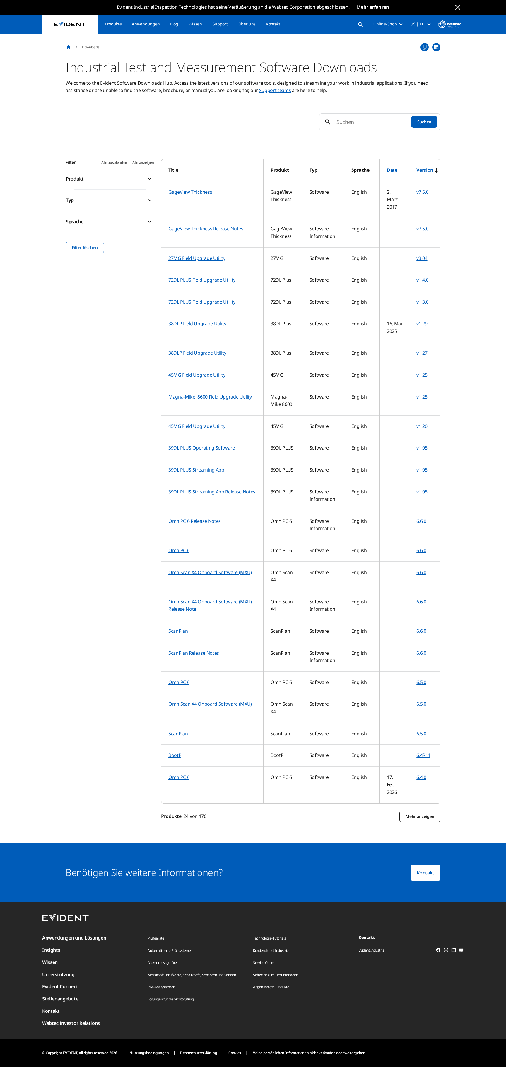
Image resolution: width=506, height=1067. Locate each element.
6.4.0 (421, 777)
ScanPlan (178, 631)
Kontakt (273, 24)
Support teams (275, 90)
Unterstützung (58, 974)
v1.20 (421, 426)
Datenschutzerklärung (198, 1052)
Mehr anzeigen (420, 816)
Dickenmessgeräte (162, 962)
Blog (174, 24)
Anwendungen (146, 24)
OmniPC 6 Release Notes (194, 521)
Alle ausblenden (114, 162)
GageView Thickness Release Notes (205, 228)
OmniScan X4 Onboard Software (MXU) (210, 572)
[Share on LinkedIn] (436, 47)
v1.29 (421, 323)
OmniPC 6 (178, 550)
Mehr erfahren (372, 7)
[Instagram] (446, 951)
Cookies (234, 1052)
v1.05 (421, 448)
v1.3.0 (422, 302)
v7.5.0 (422, 192)
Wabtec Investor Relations (71, 1023)
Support (220, 24)
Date (392, 170)
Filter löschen (85, 247)
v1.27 (421, 353)
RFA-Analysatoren (161, 986)
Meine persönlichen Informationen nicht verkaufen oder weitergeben (308, 1052)
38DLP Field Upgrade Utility (197, 323)
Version (424, 170)
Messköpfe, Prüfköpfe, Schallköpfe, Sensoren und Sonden (192, 974)
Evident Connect (60, 986)
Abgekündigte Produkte (271, 986)
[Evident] (70, 24)
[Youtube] (461, 951)
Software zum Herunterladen (275, 974)
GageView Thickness (190, 192)
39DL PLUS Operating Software (201, 448)
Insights (51, 950)
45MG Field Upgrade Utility (196, 375)
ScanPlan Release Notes (193, 653)
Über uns (247, 24)
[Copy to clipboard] (424, 47)
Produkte (113, 24)
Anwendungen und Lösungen (74, 938)
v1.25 (421, 375)
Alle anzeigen (143, 162)
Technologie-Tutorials (269, 938)
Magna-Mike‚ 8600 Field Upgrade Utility (210, 397)
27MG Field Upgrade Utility (196, 258)
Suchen (424, 122)
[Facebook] (438, 951)
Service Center (264, 962)
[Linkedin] (453, 951)
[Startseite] (68, 47)
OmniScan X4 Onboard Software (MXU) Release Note (210, 605)
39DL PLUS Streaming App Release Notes (211, 492)
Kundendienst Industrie (271, 950)
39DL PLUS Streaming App (196, 470)
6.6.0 (421, 521)
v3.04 (421, 258)
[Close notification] (458, 7)
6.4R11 (423, 755)
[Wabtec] (449, 24)
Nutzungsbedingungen (149, 1052)
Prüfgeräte (156, 938)
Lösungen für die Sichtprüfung (171, 999)
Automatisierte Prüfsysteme (169, 950)
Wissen (195, 24)
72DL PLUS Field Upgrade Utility (201, 280)
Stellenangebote (60, 998)
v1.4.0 (422, 280)
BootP (174, 755)
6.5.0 (421, 682)
